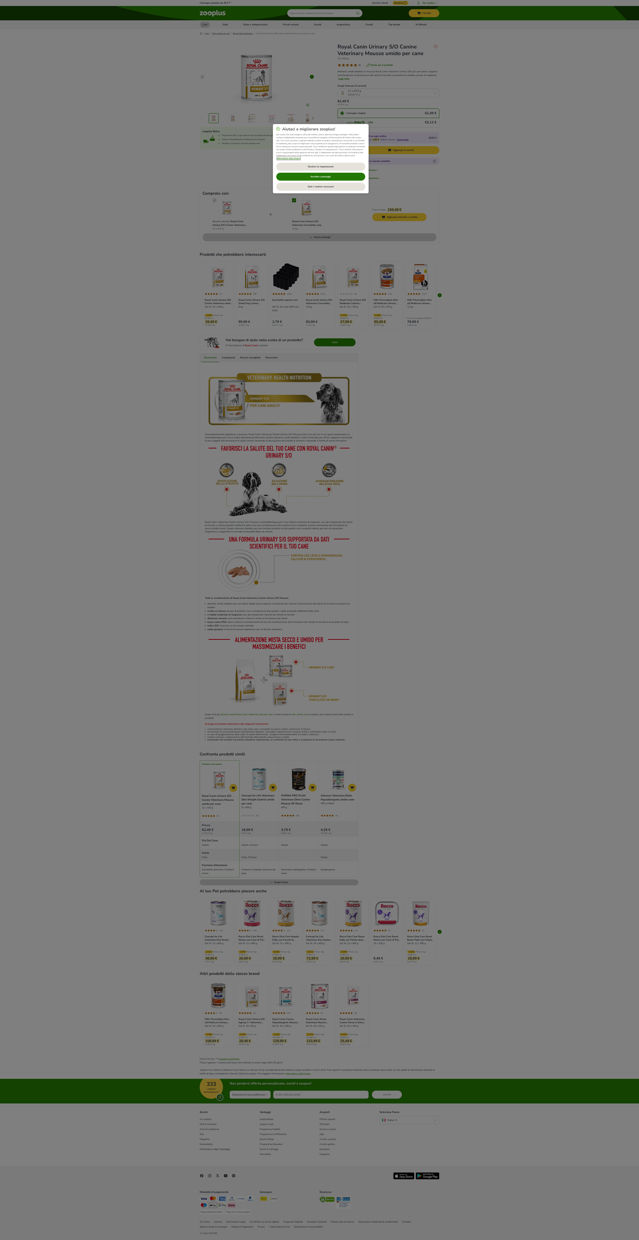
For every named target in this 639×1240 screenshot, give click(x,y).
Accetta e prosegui (321, 176)
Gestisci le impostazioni (321, 166)
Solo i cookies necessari (321, 186)
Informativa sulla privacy (288, 158)
